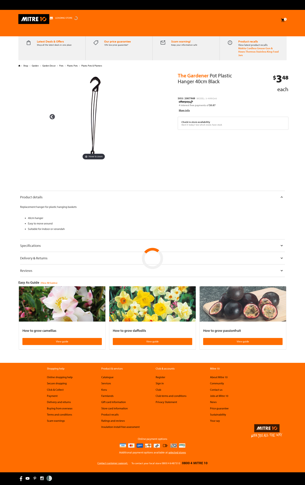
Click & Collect (55, 389)
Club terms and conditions (171, 396)
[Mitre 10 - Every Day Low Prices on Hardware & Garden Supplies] (33, 19)
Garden (35, 65)
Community (217, 383)
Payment (52, 396)
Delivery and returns (59, 402)
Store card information (114, 408)
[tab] (152, 197)
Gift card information (113, 402)
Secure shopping (57, 383)
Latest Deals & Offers (50, 41)
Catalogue (107, 377)
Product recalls (248, 41)
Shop (26, 65)
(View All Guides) (49, 282)
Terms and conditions (59, 414)
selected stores (177, 452)
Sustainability (218, 414)
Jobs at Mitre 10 (219, 396)
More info (184, 110)
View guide (62, 341)
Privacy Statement (166, 402)
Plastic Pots (72, 65)
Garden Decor (49, 65)
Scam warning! (181, 41)
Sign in (160, 383)
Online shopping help (60, 377)
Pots (61, 65)
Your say (215, 420)
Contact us (216, 389)
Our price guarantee (117, 41)
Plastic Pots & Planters (91, 65)
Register (160, 377)
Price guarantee (219, 408)
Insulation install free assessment (120, 427)
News (213, 402)
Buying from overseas (59, 408)
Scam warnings (56, 420)
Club (158, 389)
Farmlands (107, 396)
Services (106, 383)
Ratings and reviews (113, 420)
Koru (104, 389)
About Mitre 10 (219, 377)
